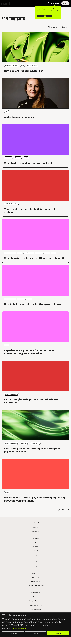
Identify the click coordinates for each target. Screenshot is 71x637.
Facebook (35, 538)
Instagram (35, 547)
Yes (41, 16)
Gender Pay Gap (35, 609)
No (49, 16)
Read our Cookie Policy (19, 628)
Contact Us (35, 523)
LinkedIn (35, 551)
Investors (35, 573)
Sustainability (35, 581)
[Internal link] (5, 3)
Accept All (58, 633)
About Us (35, 577)
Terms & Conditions (35, 601)
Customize (13, 633)
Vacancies (35, 531)
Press (35, 566)
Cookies (35, 597)
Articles (35, 562)
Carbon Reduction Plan (35, 586)
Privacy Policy (35, 593)
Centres (35, 527)
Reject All (35, 633)
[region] (35, 624)
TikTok (35, 555)
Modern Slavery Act (35, 605)
